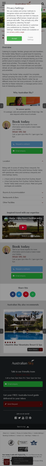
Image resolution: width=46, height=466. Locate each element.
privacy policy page (17, 32)
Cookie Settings (30, 38)
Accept (14, 38)
